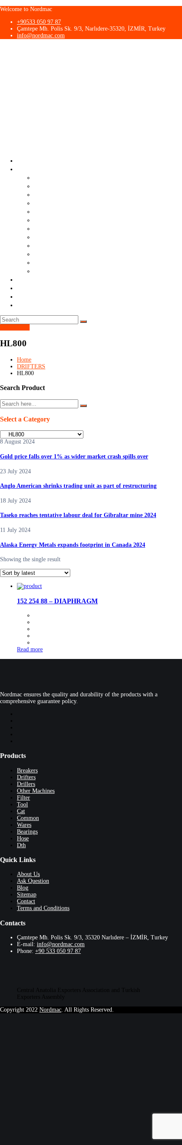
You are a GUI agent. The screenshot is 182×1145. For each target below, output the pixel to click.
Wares (43, 245)
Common (47, 237)
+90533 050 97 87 (39, 22)
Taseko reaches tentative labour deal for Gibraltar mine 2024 (78, 515)
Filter (42, 211)
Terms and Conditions (43, 908)
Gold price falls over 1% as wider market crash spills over (74, 456)
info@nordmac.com (41, 35)
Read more (30, 649)
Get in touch (15, 327)
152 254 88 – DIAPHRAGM (57, 601)
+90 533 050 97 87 (58, 951)
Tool (40, 220)
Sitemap (26, 894)
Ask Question (37, 279)
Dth (39, 271)
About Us (31, 160)
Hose (41, 262)
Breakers (47, 177)
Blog (24, 288)
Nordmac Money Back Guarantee (67, 305)
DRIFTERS (31, 366)
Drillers (45, 194)
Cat (39, 228)
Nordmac (50, 1009)
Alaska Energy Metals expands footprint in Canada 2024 (72, 545)
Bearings (47, 254)
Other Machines (58, 203)
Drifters (45, 186)
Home (24, 359)
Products (30, 169)
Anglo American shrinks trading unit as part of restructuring (78, 486)
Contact (28, 296)
